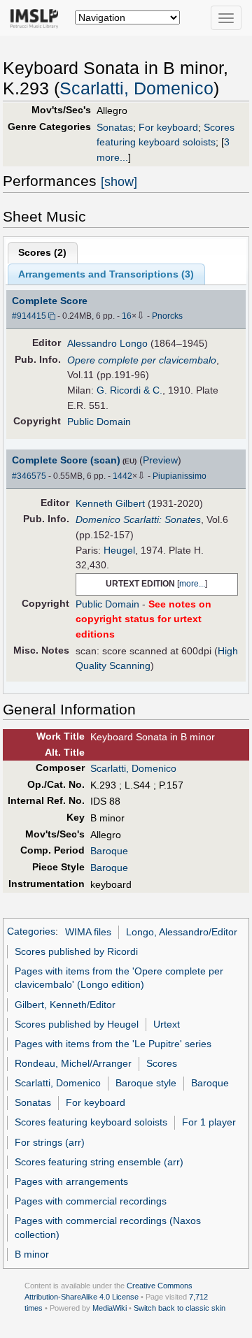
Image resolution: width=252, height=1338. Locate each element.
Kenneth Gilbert (110, 503)
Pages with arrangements (71, 1181)
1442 (122, 476)
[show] (119, 182)
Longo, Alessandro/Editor (181, 931)
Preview (160, 460)
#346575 (29, 476)
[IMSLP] (37, 17)
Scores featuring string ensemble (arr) (99, 1161)
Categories (31, 931)
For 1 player (209, 1122)
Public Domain (99, 421)
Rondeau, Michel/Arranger (73, 1063)
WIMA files (88, 931)
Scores (161, 1063)
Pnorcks (167, 316)
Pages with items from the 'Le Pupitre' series (113, 1043)
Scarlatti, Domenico (136, 88)
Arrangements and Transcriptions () (106, 274)
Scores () (42, 252)
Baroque (109, 850)
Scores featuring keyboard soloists (91, 1122)
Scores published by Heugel (77, 1024)
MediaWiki (109, 1308)
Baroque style (145, 1082)
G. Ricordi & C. (129, 390)
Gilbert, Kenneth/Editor (65, 1004)
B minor (32, 1254)
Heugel (119, 550)
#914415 (29, 316)
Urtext (166, 1024)
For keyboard (168, 127)
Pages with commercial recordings (91, 1201)
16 (127, 316)
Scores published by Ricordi (76, 951)
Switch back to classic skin (179, 1308)
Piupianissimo (179, 476)
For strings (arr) (50, 1142)
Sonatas (115, 127)
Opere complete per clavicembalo (141, 360)
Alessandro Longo (107, 343)
